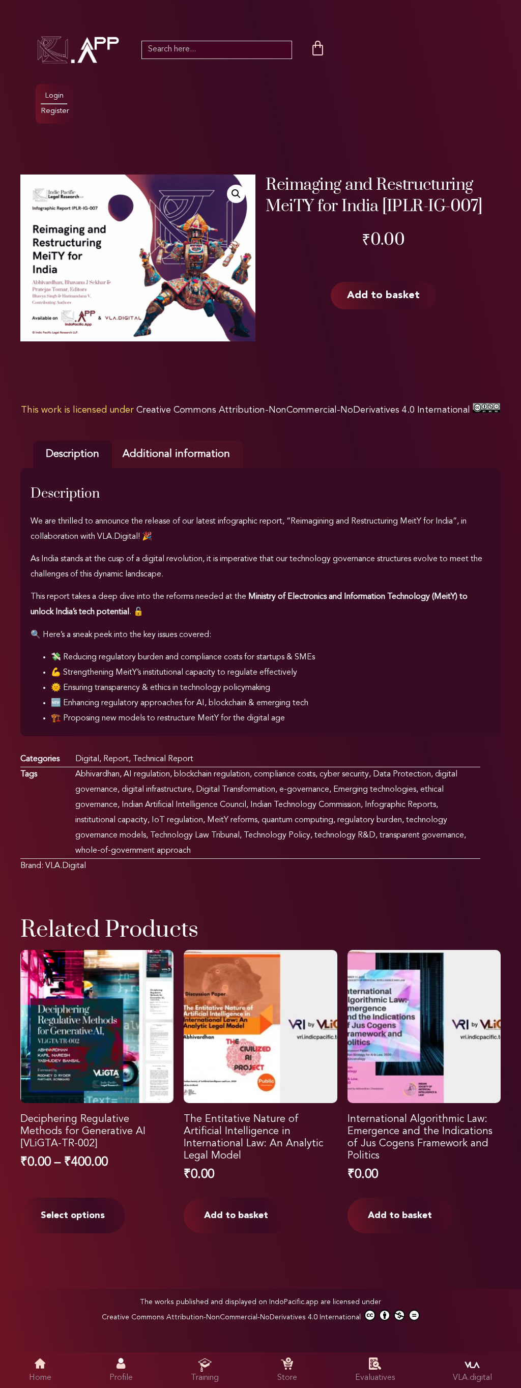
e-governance (304, 790)
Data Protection (402, 774)
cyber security (344, 774)
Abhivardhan (97, 774)
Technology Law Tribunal (195, 835)
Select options (73, 1215)
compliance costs (284, 774)
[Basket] (318, 48)
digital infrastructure (157, 790)
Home (40, 1378)
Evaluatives (375, 1378)
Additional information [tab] (176, 454)
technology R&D (344, 835)
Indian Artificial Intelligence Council (184, 805)
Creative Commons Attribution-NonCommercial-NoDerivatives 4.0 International (304, 410)
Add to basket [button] (236, 1215)
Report (116, 759)
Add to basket (383, 296)
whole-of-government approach (133, 851)
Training (205, 1378)
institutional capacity (111, 820)
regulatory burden (369, 820)
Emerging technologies (374, 790)
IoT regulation (177, 820)
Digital (87, 759)
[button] (236, 194)
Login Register (55, 103)
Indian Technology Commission (305, 805)
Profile (121, 1378)
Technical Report (163, 759)
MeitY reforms (232, 820)
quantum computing (297, 820)
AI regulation (147, 774)
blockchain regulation (212, 774)
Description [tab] (72, 454)
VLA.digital (472, 1378)
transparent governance (422, 835)
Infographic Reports (400, 805)
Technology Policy (277, 835)
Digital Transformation (235, 790)
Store (287, 1378)
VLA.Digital (65, 866)
